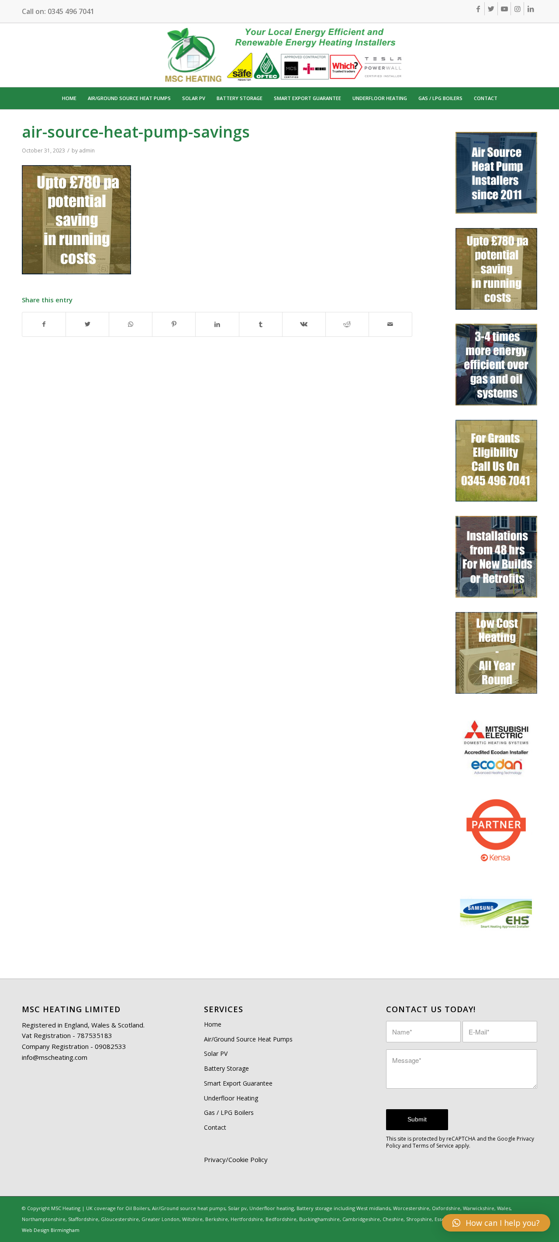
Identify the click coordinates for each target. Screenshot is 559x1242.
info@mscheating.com (54, 1057)
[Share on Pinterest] (173, 324)
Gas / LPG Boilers (229, 1112)
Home (212, 1024)
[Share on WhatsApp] (130, 324)
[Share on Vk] (304, 324)
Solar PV (216, 1053)
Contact (215, 1127)
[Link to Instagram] (517, 8)
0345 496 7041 (71, 11)
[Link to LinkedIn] (530, 8)
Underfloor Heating (231, 1098)
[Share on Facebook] (44, 324)
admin (87, 150)
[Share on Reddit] (347, 324)
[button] (496, 1223)
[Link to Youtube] (504, 8)
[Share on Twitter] (87, 324)
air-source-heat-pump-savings (136, 131)
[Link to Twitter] (491, 8)
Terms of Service (433, 1145)
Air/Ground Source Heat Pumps (248, 1039)
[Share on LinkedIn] (217, 324)
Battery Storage (226, 1068)
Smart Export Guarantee (238, 1083)
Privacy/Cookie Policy (236, 1159)
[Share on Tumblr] (260, 324)
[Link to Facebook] (478, 8)
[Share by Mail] (390, 324)
